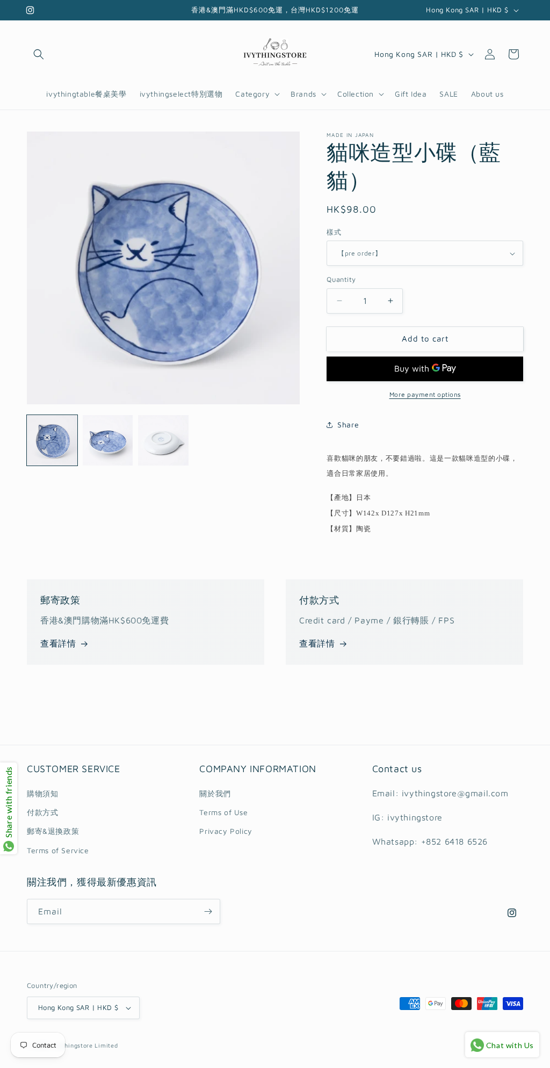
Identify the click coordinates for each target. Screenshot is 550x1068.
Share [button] (348, 424)
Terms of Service (58, 850)
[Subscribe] (208, 911)
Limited (106, 1045)
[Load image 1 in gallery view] (52, 440)
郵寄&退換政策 (53, 830)
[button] (38, 54)
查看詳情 (58, 643)
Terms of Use (223, 812)
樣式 (334, 232)
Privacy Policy (225, 830)
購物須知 (42, 793)
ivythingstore (73, 1045)
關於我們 (214, 793)
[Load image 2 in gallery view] (108, 440)
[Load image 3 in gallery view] (163, 440)
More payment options (425, 394)
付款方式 (42, 812)
